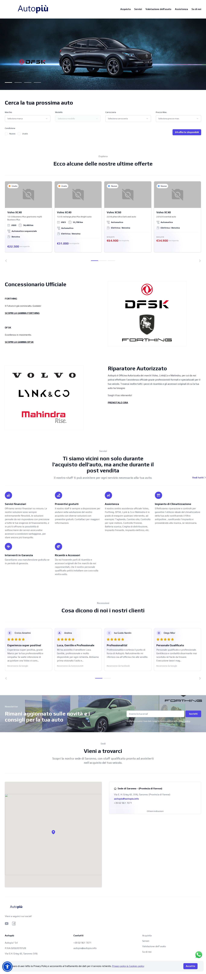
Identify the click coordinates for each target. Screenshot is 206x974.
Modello (59, 112)
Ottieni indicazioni (155, 811)
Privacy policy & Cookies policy (128, 966)
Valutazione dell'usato (158, 9)
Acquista (125, 9)
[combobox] (27, 118)
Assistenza (181, 9)
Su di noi (196, 9)
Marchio (8, 112)
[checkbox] (6, 133)
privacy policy (184, 721)
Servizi (138, 9)
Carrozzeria (110, 112)
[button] (53, 832)
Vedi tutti (198, 477)
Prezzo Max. (161, 112)
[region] (103, 221)
